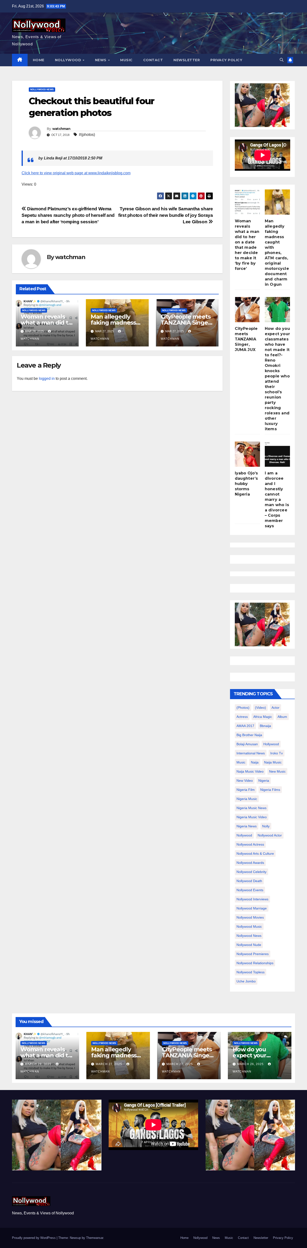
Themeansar (94, 1238)
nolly (266, 826)
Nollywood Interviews (252, 899)
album (282, 717)
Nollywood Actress (250, 844)
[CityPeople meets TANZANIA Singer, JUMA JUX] (247, 309)
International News (250, 753)
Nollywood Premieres (252, 954)
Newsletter (186, 60)
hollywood (271, 744)
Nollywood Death (249, 881)
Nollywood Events (249, 890)
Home (38, 60)
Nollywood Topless (250, 972)
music (240, 762)
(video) (260, 707)
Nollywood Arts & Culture (255, 853)
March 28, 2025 (38, 1064)
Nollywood (68, 60)
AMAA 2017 (245, 726)
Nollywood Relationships (254, 963)
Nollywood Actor (270, 835)
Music (126, 60)
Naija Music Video (250, 771)
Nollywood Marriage (251, 908)
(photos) (242, 707)
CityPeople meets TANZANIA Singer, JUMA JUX (186, 322)
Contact (153, 60)
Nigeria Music (246, 799)
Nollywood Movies (250, 917)
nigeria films (270, 790)
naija (255, 762)
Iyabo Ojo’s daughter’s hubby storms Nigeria (246, 484)
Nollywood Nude (248, 945)
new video (244, 780)
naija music (273, 762)
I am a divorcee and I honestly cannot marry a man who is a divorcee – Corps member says (277, 499)
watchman (61, 129)
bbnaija (265, 726)
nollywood (244, 835)
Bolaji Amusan (247, 744)
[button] (281, 60)
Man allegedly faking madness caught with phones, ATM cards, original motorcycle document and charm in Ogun (277, 253)
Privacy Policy (226, 60)
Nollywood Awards (250, 863)
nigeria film (245, 790)
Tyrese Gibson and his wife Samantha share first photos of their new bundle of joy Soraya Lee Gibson (165, 215)
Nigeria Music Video (251, 817)
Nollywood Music (249, 926)
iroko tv (276, 753)
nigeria (263, 780)
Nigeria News (246, 826)
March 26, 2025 (251, 1064)
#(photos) (87, 135)
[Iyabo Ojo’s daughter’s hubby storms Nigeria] (247, 454)
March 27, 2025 (109, 1064)
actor (275, 707)
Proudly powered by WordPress (34, 1238)
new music (277, 771)
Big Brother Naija (249, 735)
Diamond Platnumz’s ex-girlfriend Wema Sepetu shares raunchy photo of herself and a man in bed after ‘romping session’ (68, 215)
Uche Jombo (246, 981)
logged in (47, 378)
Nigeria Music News (251, 808)
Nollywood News (42, 89)
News (101, 60)
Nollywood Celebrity (251, 872)
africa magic (262, 717)
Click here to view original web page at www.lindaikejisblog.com (76, 173)
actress (242, 717)
